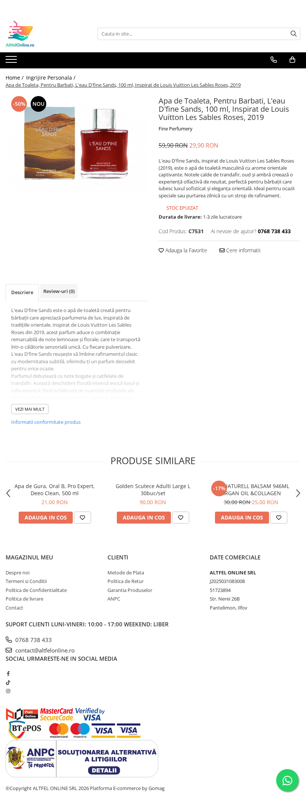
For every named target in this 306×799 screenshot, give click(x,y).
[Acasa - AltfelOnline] (43, 34)
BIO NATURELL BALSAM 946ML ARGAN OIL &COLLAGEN (251, 489)
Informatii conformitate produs (46, 422)
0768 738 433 (33, 640)
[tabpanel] (76, 144)
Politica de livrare (24, 598)
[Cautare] (293, 34)
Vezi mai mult (29, 409)
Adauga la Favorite (185, 250)
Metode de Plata (125, 572)
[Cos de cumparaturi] (292, 59)
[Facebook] (8, 673)
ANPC (113, 598)
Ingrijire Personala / (51, 77)
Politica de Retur (125, 581)
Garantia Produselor (129, 590)
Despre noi (17, 572)
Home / (15, 77)
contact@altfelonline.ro (44, 650)
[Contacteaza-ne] (273, 59)
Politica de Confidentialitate (36, 590)
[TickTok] (8, 682)
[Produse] (12, 61)
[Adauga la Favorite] (82, 518)
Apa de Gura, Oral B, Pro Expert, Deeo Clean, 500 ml (55, 489)
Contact (14, 607)
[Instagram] (8, 691)
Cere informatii (242, 250)
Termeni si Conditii (26, 581)
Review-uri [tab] (59, 291)
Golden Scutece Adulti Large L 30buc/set (153, 489)
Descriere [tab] (22, 292)
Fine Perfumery (176, 128)
